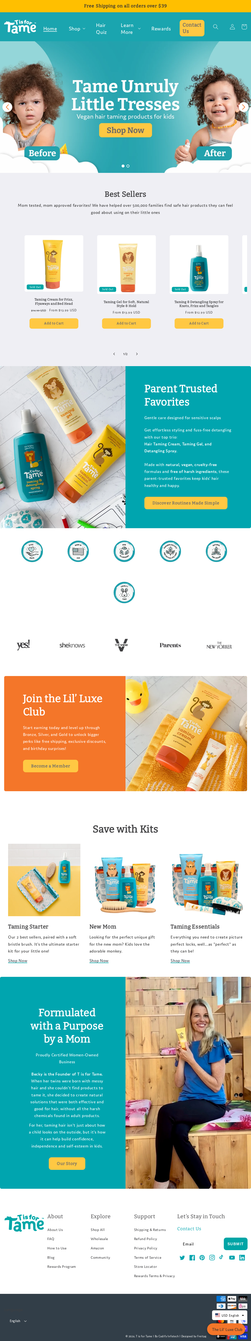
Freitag (201, 1336)
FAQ (50, 1238)
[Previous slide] (7, 107)
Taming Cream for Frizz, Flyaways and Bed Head (54, 301)
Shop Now (17, 960)
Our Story (67, 1163)
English (15, 1321)
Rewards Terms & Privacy (154, 1275)
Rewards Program (61, 1266)
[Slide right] (136, 353)
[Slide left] (114, 353)
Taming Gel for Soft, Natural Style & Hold (126, 304)
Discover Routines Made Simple (185, 503)
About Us (55, 1229)
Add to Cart (53, 323)
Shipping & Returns (150, 1229)
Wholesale (99, 1238)
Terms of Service (148, 1257)
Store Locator (145, 1266)
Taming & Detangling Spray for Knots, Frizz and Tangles (199, 304)
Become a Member (50, 766)
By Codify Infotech (167, 1336)
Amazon (97, 1248)
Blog (51, 1257)
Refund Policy (145, 1238)
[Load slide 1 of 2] (123, 166)
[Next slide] (244, 107)
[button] (77, 28)
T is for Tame (144, 1336)
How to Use (57, 1248)
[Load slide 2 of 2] (128, 166)
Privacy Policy (145, 1248)
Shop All (98, 1229)
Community (100, 1257)
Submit (235, 1244)
